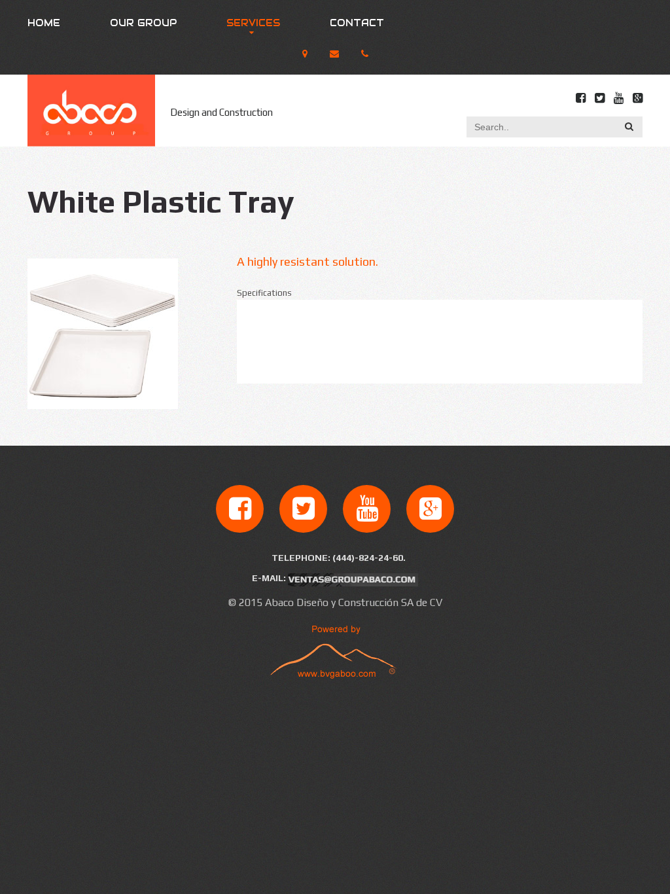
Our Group (143, 23)
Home (43, 23)
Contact (357, 23)
